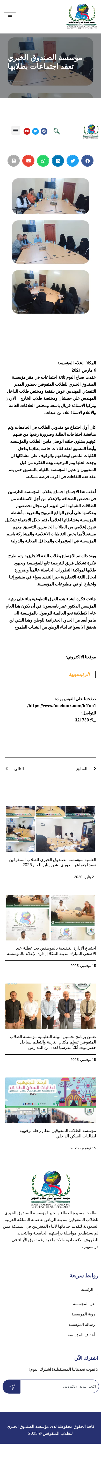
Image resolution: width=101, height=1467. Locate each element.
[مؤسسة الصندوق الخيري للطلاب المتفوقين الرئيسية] (81, 17)
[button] (15, 130)
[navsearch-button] (57, 132)
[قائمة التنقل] (10, 16)
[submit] (11, 1387)
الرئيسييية (79, 674)
